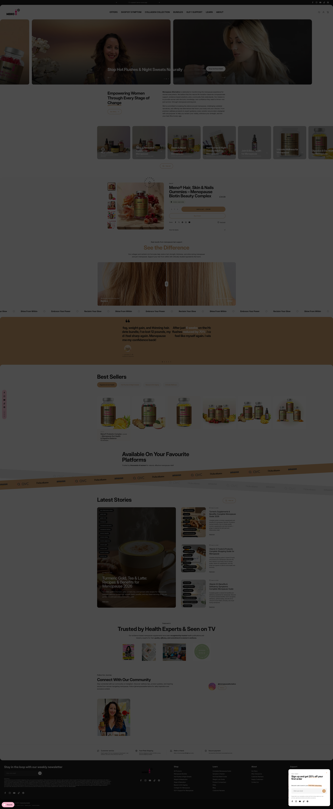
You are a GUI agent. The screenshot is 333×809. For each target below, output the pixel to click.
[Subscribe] (324, 791)
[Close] (327, 773)
